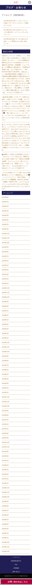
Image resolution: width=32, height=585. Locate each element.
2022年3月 (5, 438)
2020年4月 (5, 524)
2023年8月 (5, 360)
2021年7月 (5, 460)
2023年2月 (5, 388)
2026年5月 (5, 211)
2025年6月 (5, 261)
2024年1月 (5, 338)
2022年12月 (5, 397)
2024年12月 (5, 288)
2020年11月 (5, 492)
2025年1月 (5, 283)
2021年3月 (5, 479)
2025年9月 (5, 247)
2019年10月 (5, 551)
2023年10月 (5, 351)
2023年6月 (5, 369)
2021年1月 (5, 483)
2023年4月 (5, 379)
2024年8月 (5, 306)
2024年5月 (5, 320)
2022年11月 (5, 401)
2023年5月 (5, 374)
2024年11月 (5, 292)
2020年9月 (5, 501)
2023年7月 (5, 365)
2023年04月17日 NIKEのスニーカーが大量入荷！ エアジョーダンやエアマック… (16, 32)
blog (16, 564)
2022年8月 (5, 415)
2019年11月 (5, 547)
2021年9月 (5, 451)
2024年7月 (5, 311)
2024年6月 (5, 315)
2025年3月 (5, 274)
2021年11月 (5, 447)
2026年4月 (5, 215)
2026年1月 (5, 229)
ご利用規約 (16, 568)
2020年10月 (5, 497)
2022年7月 (5, 419)
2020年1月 (5, 538)
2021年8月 (5, 456)
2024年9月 (5, 301)
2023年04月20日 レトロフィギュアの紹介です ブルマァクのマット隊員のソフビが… (16, 23)
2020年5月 (5, 519)
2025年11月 (5, 238)
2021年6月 (5, 465)
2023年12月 (5, 342)
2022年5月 (5, 429)
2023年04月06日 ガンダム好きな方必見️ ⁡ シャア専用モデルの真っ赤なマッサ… (16, 41)
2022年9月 (5, 410)
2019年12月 (5, 542)
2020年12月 (5, 488)
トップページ (16, 557)
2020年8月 (5, 506)
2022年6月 (5, 424)
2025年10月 (5, 242)
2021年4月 (5, 474)
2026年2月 (5, 224)
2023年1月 (5, 392)
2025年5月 (5, 265)
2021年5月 (5, 469)
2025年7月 (5, 256)
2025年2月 (5, 279)
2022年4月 (5, 433)
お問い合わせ (16, 571)
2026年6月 (5, 206)
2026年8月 (5, 197)
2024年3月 (5, 329)
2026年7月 (5, 201)
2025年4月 (5, 270)
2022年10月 (5, 406)
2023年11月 (5, 347)
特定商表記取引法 (16, 561)
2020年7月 (5, 510)
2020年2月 (5, 533)
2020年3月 (5, 528)
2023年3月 (5, 383)
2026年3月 (5, 220)
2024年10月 (5, 297)
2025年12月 (5, 233)
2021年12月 (5, 442)
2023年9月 (5, 356)
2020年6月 (5, 515)
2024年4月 (5, 324)
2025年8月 (5, 251)
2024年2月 (5, 333)
